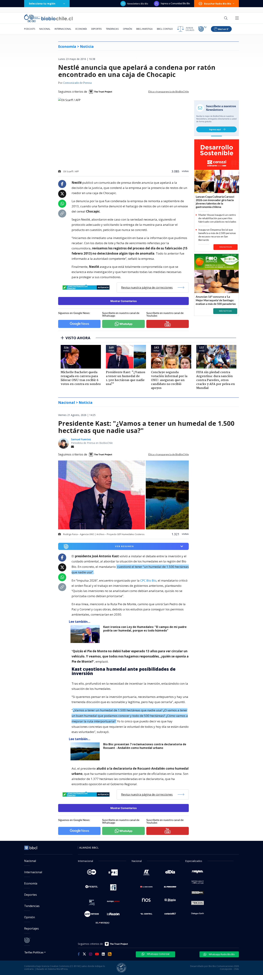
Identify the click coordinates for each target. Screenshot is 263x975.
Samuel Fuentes (81, 439)
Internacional (63, 28)
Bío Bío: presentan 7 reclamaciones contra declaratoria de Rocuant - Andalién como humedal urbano (144, 746)
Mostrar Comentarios (123, 301)
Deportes (96, 28)
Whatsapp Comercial (157, 954)
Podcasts (29, 28)
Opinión (127, 28)
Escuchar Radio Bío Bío (217, 3)
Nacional (44, 28)
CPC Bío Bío (148, 580)
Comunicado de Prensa (77, 83)
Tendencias (112, 28)
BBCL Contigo (165, 28)
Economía (81, 28)
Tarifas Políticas (33, 952)
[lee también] (85, 634)
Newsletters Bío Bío (137, 3)
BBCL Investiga (144, 28)
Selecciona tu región (42, 3)
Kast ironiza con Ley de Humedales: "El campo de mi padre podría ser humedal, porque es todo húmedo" (145, 628)
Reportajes (31, 928)
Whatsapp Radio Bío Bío (221, 954)
